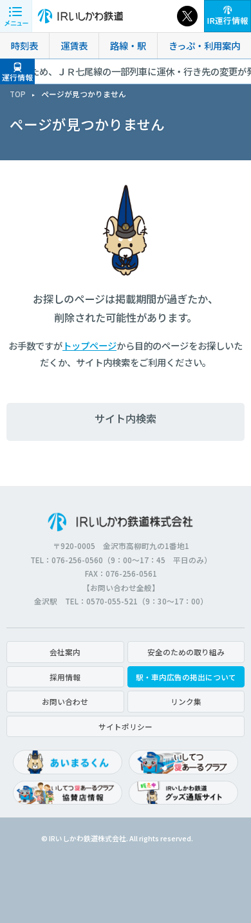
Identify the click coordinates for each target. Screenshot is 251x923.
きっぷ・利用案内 (204, 45)
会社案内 (65, 651)
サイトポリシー (125, 726)
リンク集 (186, 701)
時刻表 (24, 45)
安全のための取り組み (186, 651)
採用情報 (65, 676)
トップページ (89, 345)
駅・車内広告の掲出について (186, 676)
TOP (18, 93)
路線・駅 (128, 45)
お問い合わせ (65, 701)
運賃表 (74, 45)
